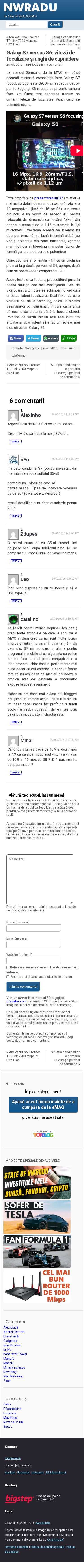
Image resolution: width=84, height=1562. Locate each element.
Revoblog (10, 1372)
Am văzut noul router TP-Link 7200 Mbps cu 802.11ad (22, 40)
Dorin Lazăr (11, 1336)
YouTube (10, 1472)
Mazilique (10, 1417)
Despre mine (13, 1458)
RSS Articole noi (56, 1472)
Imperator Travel (15, 1354)
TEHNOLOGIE (34, 64)
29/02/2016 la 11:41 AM (64, 739)
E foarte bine (12, 1409)
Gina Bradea (12, 1345)
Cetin (7, 1404)
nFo (24, 459)
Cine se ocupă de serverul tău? (48, 1497)
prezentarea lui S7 (48, 198)
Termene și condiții (16, 1546)
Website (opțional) (19, 954)
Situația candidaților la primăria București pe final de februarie (65, 40)
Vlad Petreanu (13, 1376)
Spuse (7, 1426)
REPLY (15, 441)
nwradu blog (42, 1522)
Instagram (37, 1472)
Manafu (9, 1358)
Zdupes (28, 534)
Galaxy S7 (32, 348)
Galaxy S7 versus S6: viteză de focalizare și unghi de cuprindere (42, 56)
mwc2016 (50, 348)
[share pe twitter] (33, 338)
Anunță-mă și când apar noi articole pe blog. (42, 976)
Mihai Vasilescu (14, 1367)
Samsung (68, 348)
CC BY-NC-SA (55, 1539)
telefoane (18, 356)
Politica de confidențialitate (47, 1546)
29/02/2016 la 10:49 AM (64, 618)
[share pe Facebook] (16, 338)
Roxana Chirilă (13, 1422)
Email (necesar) (17, 938)
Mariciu (8, 1363)
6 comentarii (54, 64)
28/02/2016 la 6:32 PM (65, 459)
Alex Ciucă (10, 1327)
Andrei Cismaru (14, 1332)
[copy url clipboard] (69, 338)
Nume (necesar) (17, 922)
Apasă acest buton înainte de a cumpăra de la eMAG (43, 1104)
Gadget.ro (10, 1341)
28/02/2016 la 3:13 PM (65, 414)
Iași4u (7, 1349)
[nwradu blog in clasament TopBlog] (43, 1134)
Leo (24, 579)
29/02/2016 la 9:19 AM (65, 578)
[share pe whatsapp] (51, 338)
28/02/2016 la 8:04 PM (65, 533)
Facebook (23, 1472)
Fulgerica (9, 1413)
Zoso (7, 1381)
